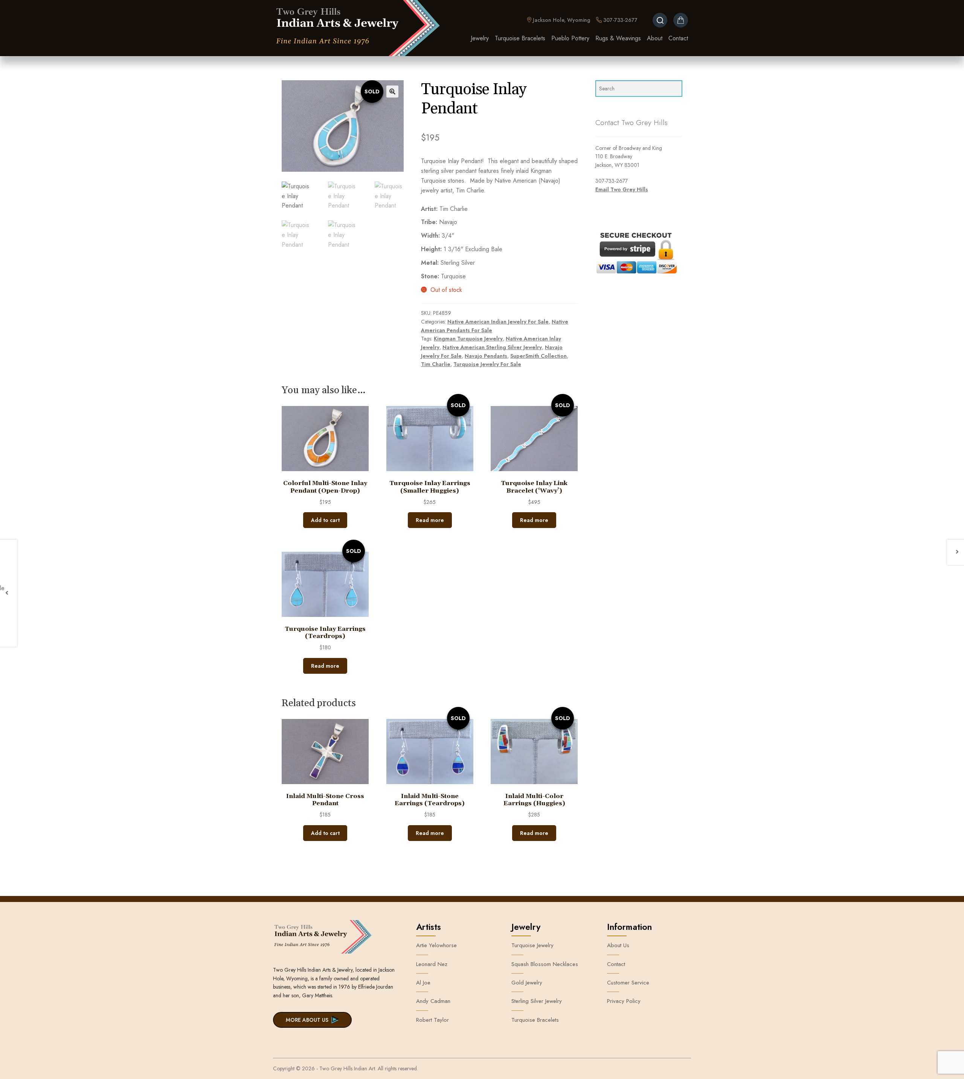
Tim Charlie (435, 364)
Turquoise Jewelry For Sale (487, 364)
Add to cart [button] (325, 520)
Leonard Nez (431, 964)
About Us (618, 945)
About (654, 38)
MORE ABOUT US (307, 1020)
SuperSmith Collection (538, 356)
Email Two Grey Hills (621, 189)
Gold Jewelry (526, 982)
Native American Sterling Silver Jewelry (492, 347)
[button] (392, 91)
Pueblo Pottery (570, 38)
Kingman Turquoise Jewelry (468, 338)
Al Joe (423, 982)
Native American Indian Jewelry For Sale (498, 321)
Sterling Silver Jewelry (536, 1001)
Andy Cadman (433, 1001)
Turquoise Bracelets (520, 38)
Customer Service (628, 982)
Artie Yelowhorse (436, 945)
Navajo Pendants (486, 356)
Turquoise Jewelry (532, 945)
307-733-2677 (620, 20)
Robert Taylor (432, 1020)
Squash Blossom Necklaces (544, 964)
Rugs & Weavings (618, 38)
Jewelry (480, 38)
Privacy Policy (624, 1001)
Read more (430, 520)
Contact (678, 38)
